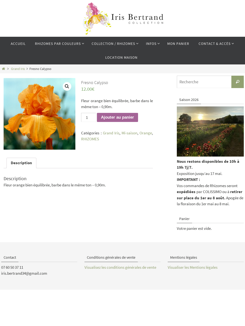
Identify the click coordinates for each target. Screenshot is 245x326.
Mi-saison (129, 133)
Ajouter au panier (117, 117)
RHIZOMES (90, 139)
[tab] (21, 163)
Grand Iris (18, 69)
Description (21, 162)
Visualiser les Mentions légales (192, 267)
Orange (145, 133)
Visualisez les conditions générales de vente (120, 267)
